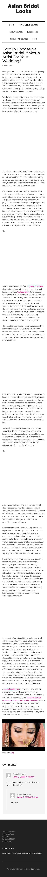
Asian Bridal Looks (23, 8)
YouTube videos (23, 292)
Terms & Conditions (14, 869)
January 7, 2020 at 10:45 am (27, 797)
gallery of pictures (36, 286)
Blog (12, 753)
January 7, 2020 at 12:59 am (23, 777)
